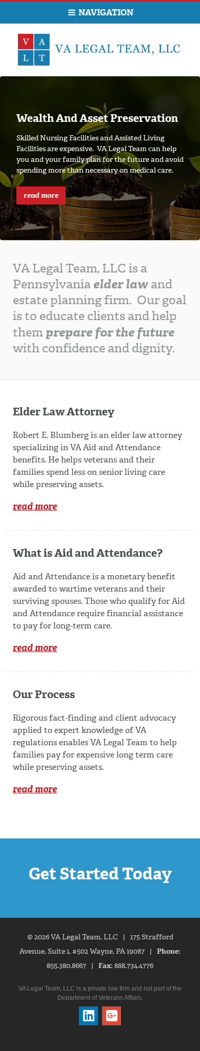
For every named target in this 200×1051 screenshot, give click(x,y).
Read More (35, 506)
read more (41, 195)
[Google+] (111, 1015)
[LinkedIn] (88, 1015)
